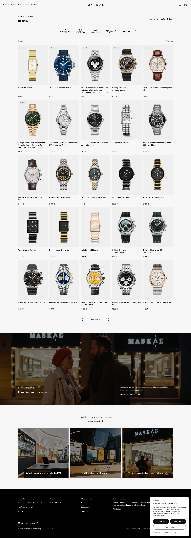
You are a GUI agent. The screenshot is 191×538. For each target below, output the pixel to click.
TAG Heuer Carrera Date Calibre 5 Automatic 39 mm (94, 144)
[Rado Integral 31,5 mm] (33, 227)
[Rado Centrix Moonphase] (158, 175)
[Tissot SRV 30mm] (33, 65)
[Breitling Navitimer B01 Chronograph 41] (158, 65)
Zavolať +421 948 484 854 (130, 395)
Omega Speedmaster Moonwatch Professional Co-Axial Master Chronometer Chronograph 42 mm (95, 90)
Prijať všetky (178, 521)
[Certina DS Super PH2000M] (64, 175)
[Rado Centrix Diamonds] (127, 175)
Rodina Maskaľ (55, 503)
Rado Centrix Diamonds (121, 197)
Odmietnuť (161, 521)
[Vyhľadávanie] (180, 5)
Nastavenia (169, 527)
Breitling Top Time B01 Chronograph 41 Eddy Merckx (95, 303)
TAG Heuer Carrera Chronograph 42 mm (33, 198)
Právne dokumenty (133, 529)
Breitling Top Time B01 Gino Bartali (63, 302)
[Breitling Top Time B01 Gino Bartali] (64, 280)
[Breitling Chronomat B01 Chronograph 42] (127, 65)
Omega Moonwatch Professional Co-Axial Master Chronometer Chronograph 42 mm (31, 145)
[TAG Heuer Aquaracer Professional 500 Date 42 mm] (158, 120)
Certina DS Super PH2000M (60, 197)
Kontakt (21, 511)
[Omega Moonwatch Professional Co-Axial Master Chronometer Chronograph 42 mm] (33, 120)
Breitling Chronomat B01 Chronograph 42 (121, 89)
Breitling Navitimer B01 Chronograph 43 (126, 303)
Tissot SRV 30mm (25, 88)
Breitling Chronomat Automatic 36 (157, 302)
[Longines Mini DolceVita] (127, 120)
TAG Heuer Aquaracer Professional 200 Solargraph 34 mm (63, 144)
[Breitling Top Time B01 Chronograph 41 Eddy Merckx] (95, 280)
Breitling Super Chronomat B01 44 (31, 302)
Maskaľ (21, 17)
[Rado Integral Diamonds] (64, 227)
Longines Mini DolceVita (121, 143)
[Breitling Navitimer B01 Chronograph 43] (127, 280)
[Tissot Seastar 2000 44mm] (64, 65)
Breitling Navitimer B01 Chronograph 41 (157, 89)
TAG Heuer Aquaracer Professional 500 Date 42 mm (157, 144)
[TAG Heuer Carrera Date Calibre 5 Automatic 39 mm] (95, 120)
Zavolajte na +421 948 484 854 (30, 503)
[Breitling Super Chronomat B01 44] (33, 280)
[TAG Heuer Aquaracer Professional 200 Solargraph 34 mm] (64, 120)
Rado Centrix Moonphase (153, 197)
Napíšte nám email (25, 507)
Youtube (84, 511)
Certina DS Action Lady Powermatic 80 (95, 198)
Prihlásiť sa (117, 509)
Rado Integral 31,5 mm (27, 250)
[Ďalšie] (135, 30)
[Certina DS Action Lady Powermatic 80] (95, 175)
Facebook (85, 507)
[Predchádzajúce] (53, 30)
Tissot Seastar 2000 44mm (60, 88)
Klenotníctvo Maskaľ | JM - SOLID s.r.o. (38, 529)
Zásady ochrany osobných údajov (165, 532)
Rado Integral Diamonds (59, 250)
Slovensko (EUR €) (29, 523)
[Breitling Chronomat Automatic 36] (158, 280)
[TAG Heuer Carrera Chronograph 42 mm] (33, 175)
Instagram (85, 503)
